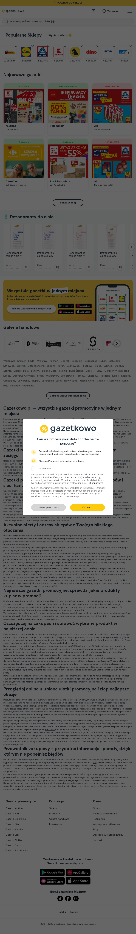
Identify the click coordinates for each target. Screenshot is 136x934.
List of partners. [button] (95, 482)
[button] (68, 468)
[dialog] (68, 467)
